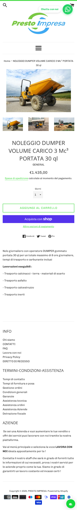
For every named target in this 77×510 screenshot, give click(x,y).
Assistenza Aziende (15, 409)
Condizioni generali (15, 392)
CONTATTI (9, 344)
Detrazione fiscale (14, 413)
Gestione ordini (12, 387)
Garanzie (8, 396)
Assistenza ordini (14, 405)
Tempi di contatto (14, 379)
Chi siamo (9, 339)
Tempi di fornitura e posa (18, 383)
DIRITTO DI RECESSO (16, 361)
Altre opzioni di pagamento (38, 226)
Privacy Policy (11, 357)
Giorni (38, 189)
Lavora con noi (12, 352)
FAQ (5, 348)
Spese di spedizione (16, 178)
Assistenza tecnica (15, 400)
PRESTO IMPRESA (37, 491)
